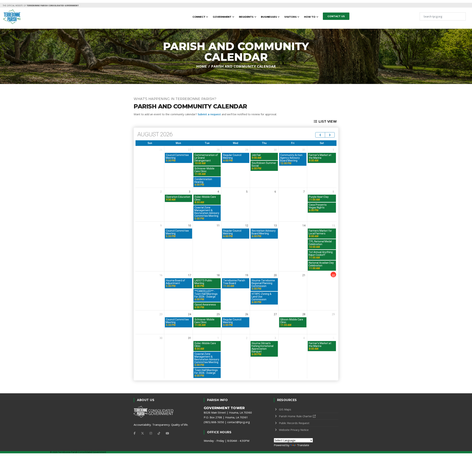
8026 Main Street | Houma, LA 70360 (228, 412)
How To (310, 16)
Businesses (269, 16)
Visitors (290, 16)
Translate (303, 445)
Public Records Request (294, 423)
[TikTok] (159, 433)
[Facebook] (134, 433)
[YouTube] (167, 433)
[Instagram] (151, 433)
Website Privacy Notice (294, 430)
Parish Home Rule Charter (295, 416)
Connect (199, 16)
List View (328, 121)
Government (222, 16)
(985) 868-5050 (214, 422)
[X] (142, 433)
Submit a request (209, 114)
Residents (246, 16)
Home (201, 66)
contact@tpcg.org (238, 422)
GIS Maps (285, 409)
